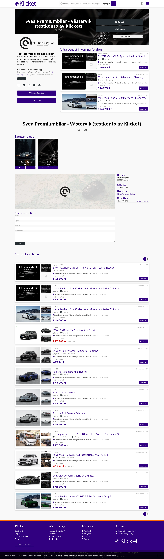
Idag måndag (123, 201)
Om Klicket (19, 531)
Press (17, 539)
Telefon (17, 226)
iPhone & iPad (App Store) (126, 531)
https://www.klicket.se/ (126, 194)
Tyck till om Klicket (24, 545)
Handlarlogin (53, 539)
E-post (17, 221)
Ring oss (119, 21)
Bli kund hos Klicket (55, 536)
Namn (17, 216)
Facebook (87, 531)
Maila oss (120, 29)
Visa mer (143, 67)
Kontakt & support (21, 536)
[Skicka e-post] (30, 167)
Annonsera (52, 534)
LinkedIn (86, 536)
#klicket (86, 539)
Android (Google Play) (125, 534)
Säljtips (17, 534)
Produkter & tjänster (56, 531)
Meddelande (19, 231)
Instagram (87, 534)
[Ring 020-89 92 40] (20, 167)
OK (160, 556)
